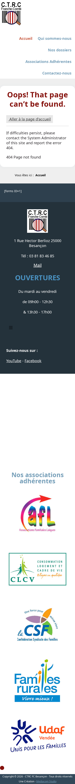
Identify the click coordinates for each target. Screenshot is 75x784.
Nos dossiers (59, 49)
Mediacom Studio (46, 781)
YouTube (13, 360)
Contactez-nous (56, 73)
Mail (38, 265)
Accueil (25, 38)
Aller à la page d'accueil (29, 119)
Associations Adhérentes (48, 61)
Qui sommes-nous (54, 38)
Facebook (33, 360)
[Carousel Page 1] (2, 768)
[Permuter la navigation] (10, 328)
